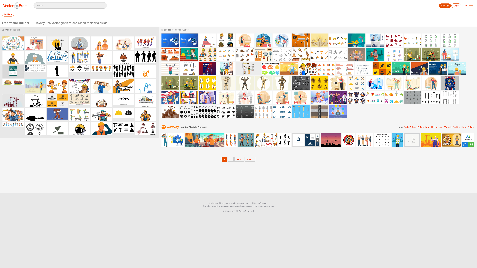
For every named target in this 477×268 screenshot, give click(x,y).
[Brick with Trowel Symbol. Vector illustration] (57, 128)
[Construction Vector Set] (189, 68)
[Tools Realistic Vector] (301, 40)
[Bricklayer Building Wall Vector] (189, 54)
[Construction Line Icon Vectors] (338, 54)
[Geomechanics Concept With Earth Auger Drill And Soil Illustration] (319, 111)
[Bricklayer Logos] (394, 97)
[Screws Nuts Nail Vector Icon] (189, 111)
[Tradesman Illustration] (356, 54)
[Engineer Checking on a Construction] (282, 97)
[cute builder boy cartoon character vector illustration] (57, 86)
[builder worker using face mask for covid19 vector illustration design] (397, 140)
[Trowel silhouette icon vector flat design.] (35, 114)
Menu (466, 5)
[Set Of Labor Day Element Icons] (356, 83)
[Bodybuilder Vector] (170, 68)
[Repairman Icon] (394, 54)
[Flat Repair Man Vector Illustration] (338, 111)
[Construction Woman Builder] (245, 40)
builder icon (437, 127)
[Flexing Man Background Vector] (319, 40)
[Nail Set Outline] (450, 97)
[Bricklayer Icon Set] (301, 54)
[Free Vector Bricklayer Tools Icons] (382, 68)
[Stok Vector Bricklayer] (170, 54)
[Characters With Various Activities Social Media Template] (189, 97)
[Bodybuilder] (226, 83)
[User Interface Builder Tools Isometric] (170, 40)
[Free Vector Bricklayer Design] (170, 111)
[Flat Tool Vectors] (301, 111)
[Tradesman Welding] (356, 40)
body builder (410, 127)
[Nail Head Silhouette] (431, 97)
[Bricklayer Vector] (345, 68)
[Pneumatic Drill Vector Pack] (207, 83)
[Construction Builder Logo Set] (226, 40)
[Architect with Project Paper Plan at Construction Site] (338, 83)
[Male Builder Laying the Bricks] (263, 40)
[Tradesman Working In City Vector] (189, 83)
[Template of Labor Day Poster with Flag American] (450, 83)
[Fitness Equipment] (301, 83)
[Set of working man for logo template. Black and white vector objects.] (35, 128)
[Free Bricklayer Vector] (431, 40)
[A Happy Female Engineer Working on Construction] (319, 97)
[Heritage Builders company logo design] (101, 100)
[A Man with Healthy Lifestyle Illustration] (226, 68)
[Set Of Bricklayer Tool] (245, 54)
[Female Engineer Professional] (301, 97)
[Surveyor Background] (401, 68)
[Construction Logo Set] (319, 83)
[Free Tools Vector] (363, 68)
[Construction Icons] (319, 54)
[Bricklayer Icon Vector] (207, 54)
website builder (452, 127)
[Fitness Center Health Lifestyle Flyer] (207, 68)
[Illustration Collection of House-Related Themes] (13, 43)
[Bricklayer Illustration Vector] (289, 68)
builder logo (423, 127)
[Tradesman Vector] (170, 83)
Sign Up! (445, 5)
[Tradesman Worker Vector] (431, 54)
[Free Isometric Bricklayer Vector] (338, 40)
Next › (239, 159)
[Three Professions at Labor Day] (170, 97)
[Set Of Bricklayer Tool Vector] (282, 54)
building (8, 14)
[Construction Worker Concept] (431, 83)
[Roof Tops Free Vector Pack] (270, 68)
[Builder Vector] (207, 40)
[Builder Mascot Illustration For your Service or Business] (123, 86)
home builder (468, 127)
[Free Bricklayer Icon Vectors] (394, 40)
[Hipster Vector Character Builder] (248, 68)
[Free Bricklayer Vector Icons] (263, 54)
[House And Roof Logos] (375, 97)
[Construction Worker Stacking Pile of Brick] (375, 83)
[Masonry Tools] (263, 111)
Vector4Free (15, 5)
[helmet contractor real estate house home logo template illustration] (123, 57)
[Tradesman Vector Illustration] (412, 54)
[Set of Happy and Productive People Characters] (338, 97)
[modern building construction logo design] (145, 71)
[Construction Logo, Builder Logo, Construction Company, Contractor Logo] (57, 100)
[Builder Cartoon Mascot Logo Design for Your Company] (145, 114)
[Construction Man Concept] (394, 83)
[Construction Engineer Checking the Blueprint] (245, 97)
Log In (456, 5)
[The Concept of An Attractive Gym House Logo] (356, 97)
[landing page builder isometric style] (282, 40)
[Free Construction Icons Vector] (226, 111)
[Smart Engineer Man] (226, 97)
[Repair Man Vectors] (450, 54)
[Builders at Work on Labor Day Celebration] (101, 43)
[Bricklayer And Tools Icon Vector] (308, 68)
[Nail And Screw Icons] (412, 97)
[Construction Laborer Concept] (412, 83)
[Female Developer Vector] (375, 40)
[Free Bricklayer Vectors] (326, 68)
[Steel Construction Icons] (245, 111)
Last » (250, 159)
